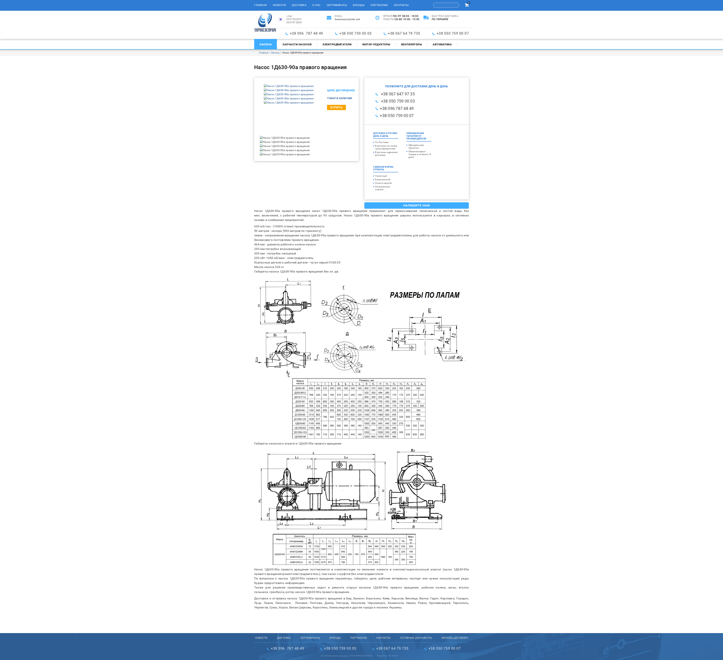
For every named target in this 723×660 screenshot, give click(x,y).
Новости (279, 5)
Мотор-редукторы (376, 44)
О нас (316, 5)
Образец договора (455, 637)
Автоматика (442, 44)
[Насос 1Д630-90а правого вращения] (289, 86)
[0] (467, 5)
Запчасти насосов (297, 44)
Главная (260, 5)
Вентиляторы (411, 44)
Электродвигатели (337, 44)
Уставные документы (416, 637)
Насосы (266, 44)
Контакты (401, 5)
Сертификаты (337, 5)
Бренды (359, 5)
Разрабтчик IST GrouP (387, 656)
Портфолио (379, 5)
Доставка (299, 5)
